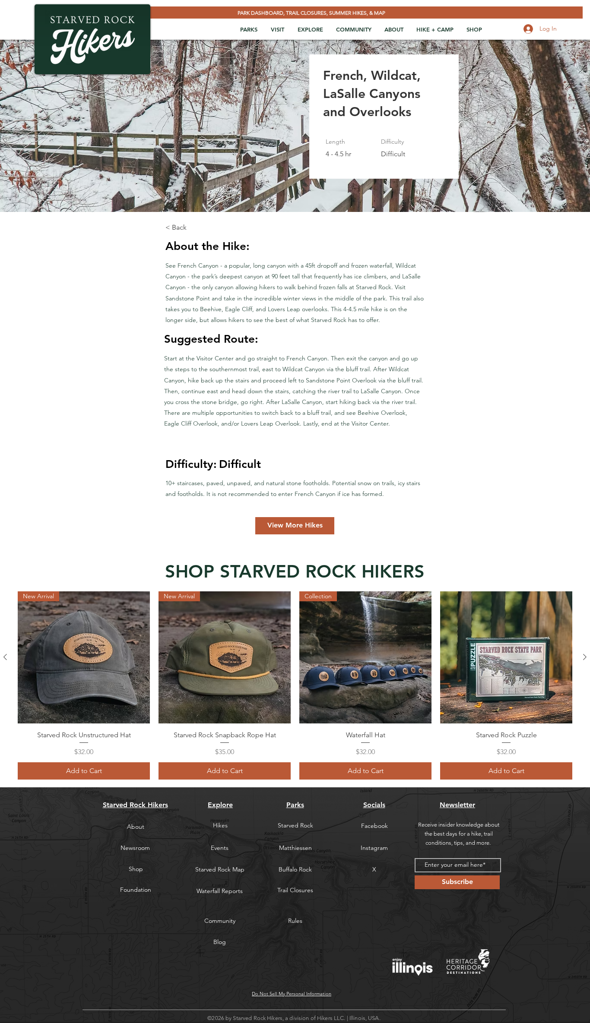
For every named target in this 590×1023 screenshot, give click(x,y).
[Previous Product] (5, 657)
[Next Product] (585, 657)
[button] (248, 29)
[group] (295, 685)
